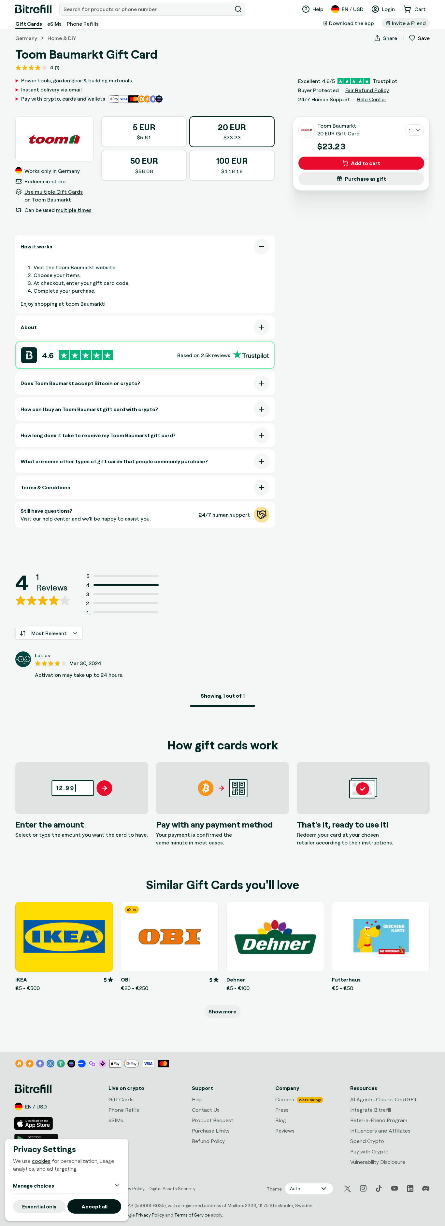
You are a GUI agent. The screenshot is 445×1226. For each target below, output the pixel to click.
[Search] (238, 9)
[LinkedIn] (410, 1188)
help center (56, 518)
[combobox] (146, 9)
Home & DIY (62, 38)
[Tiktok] (379, 1188)
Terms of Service (192, 1215)
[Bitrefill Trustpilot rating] (86, 355)
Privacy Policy (150, 1215)
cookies (41, 1161)
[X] (348, 1189)
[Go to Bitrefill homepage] (33, 9)
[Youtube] (394, 1188)
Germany (26, 38)
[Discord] (426, 1188)
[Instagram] (363, 1188)
